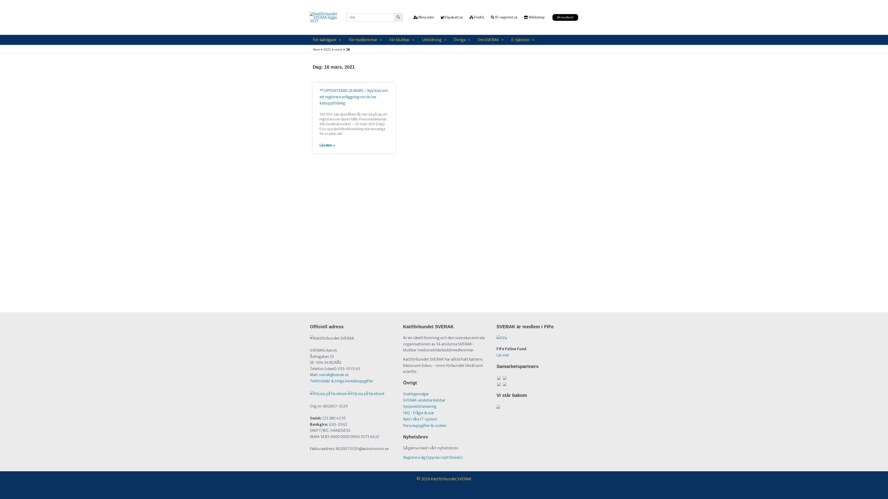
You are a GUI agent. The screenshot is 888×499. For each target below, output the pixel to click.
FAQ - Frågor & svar (418, 413)
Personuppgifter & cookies (425, 425)
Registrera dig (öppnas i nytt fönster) (433, 457)
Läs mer (502, 355)
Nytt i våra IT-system (420, 419)
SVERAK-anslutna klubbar (424, 400)
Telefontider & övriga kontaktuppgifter (341, 381)
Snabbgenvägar (416, 394)
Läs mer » (327, 145)
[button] (565, 17)
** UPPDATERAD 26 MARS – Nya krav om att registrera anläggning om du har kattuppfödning (354, 96)
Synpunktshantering (419, 406)
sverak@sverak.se (334, 375)
